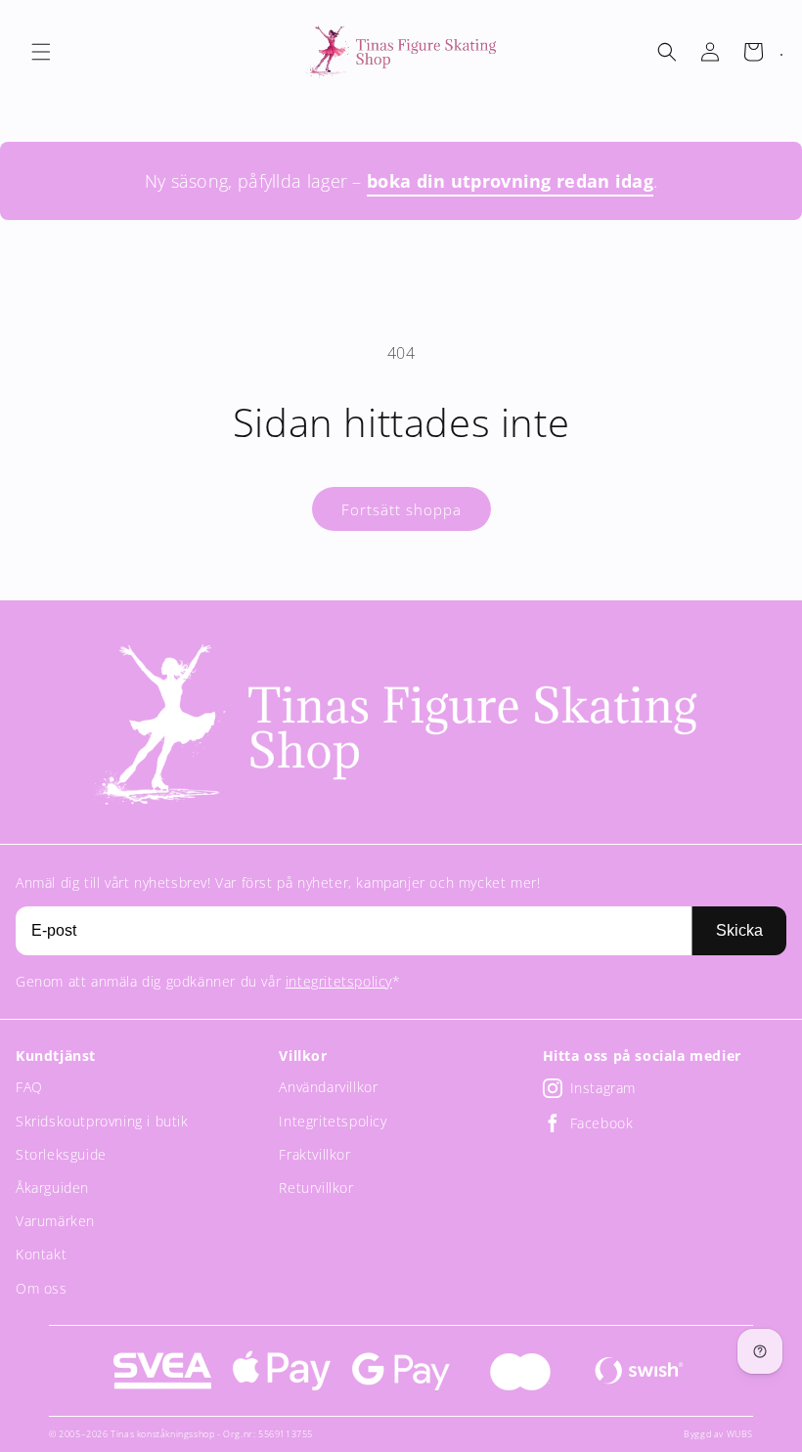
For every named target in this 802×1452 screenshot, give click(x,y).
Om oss (41, 1288)
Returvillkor (316, 1187)
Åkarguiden (52, 1187)
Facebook (602, 1123)
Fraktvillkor (314, 1154)
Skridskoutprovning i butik (102, 1121)
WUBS (740, 1434)
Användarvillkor (328, 1087)
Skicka (739, 930)
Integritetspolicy (332, 1121)
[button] (41, 51)
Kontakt (41, 1254)
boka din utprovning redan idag (510, 181)
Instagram (603, 1087)
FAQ (29, 1087)
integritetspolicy (339, 981)
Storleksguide (61, 1154)
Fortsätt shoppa (401, 509)
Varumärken (55, 1220)
